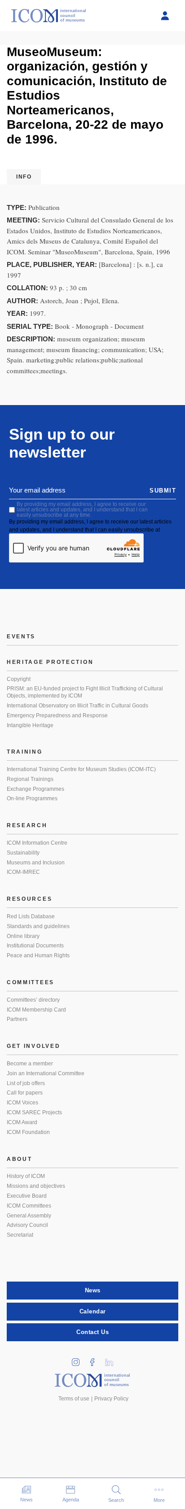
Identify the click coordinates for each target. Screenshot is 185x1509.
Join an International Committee (45, 1073)
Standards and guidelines (38, 926)
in (79, 1359)
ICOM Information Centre (37, 843)
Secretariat (20, 1235)
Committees (30, 982)
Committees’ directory (33, 1000)
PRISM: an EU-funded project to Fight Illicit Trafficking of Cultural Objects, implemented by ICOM (85, 692)
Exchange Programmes (35, 789)
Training (25, 752)
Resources (29, 899)
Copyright (19, 679)
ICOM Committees (29, 1206)
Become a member (30, 1063)
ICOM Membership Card (36, 1010)
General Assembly (29, 1215)
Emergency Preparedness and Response (57, 715)
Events (21, 636)
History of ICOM (26, 1176)
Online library (23, 936)
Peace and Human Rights (38, 955)
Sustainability (23, 853)
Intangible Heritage (30, 725)
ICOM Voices (22, 1102)
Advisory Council (27, 1225)
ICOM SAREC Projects (34, 1112)
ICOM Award (22, 1122)
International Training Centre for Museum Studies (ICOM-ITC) (81, 769)
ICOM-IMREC (23, 872)
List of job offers (26, 1083)
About (19, 1159)
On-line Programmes (32, 798)
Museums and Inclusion (36, 862)
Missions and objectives (36, 1186)
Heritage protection (50, 662)
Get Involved (33, 1046)
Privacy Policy (111, 1399)
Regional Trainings (30, 779)
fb (95, 1359)
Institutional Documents (35, 945)
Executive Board (27, 1196)
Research (27, 825)
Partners (17, 1019)
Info (23, 177)
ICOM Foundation (28, 1132)
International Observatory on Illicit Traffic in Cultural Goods (77, 705)
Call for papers (25, 1093)
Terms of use (73, 1399)
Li (112, 1359)
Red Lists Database (31, 916)
